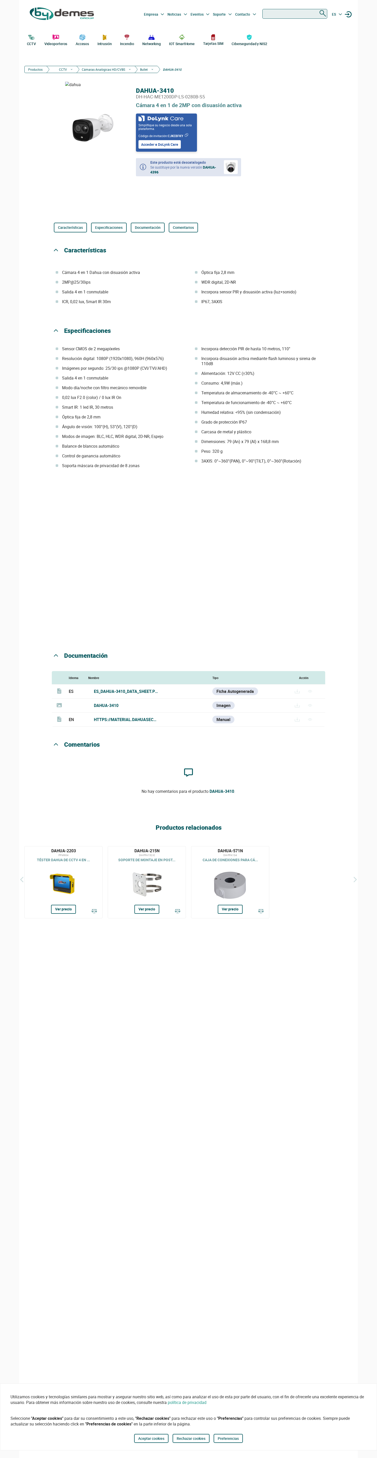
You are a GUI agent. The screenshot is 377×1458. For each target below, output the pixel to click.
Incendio (127, 43)
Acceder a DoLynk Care (159, 144)
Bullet (144, 69)
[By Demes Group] (61, 14)
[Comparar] (94, 911)
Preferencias (228, 1438)
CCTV (31, 43)
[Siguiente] (355, 879)
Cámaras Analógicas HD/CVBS (103, 69)
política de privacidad (187, 1402)
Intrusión (104, 43)
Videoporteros (55, 43)
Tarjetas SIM (213, 43)
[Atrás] (21, 879)
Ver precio (63, 909)
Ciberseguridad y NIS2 (249, 43)
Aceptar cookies (151, 1438)
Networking (151, 43)
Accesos (82, 43)
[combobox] (294, 14)
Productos (35, 69)
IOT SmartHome (182, 43)
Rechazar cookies (191, 1438)
